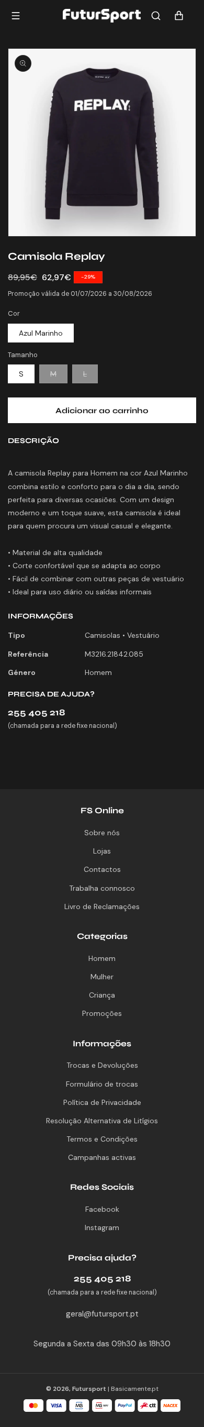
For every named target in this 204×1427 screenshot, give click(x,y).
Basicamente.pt (134, 1389)
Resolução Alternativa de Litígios (102, 1120)
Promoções (102, 1013)
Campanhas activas (102, 1157)
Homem (102, 958)
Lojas (102, 851)
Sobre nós (102, 832)
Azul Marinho (41, 333)
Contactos (102, 869)
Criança (102, 995)
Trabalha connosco (102, 888)
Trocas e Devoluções (102, 1065)
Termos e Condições (102, 1139)
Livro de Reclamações (102, 906)
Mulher (102, 976)
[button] (155, 15)
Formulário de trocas (102, 1084)
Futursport (89, 1389)
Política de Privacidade (102, 1102)
